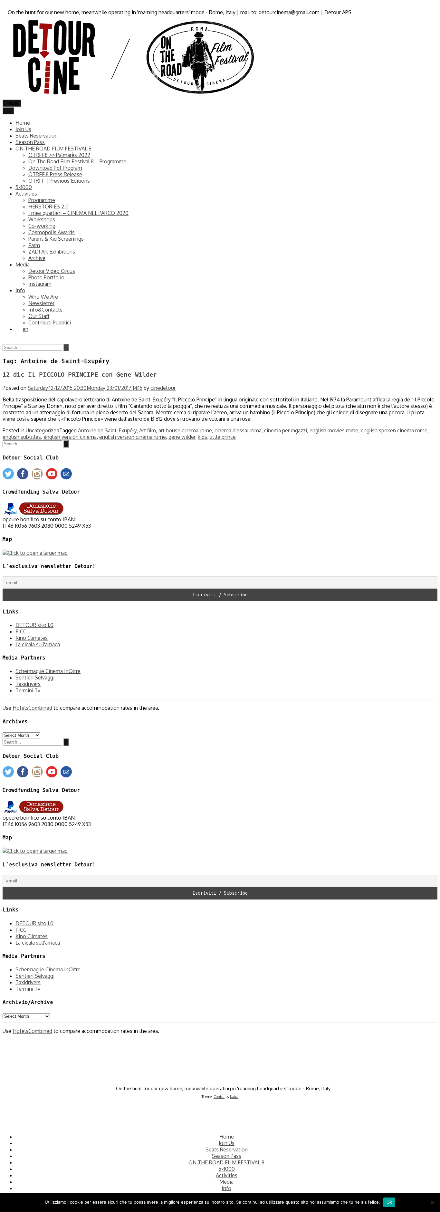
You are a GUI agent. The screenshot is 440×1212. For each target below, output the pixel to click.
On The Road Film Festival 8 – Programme (77, 161)
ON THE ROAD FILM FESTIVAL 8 (53, 148)
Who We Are (43, 296)
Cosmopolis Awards (51, 232)
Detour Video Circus (51, 271)
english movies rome (334, 430)
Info (20, 290)
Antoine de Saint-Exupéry (107, 430)
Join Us (23, 129)
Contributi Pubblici (49, 322)
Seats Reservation (36, 135)
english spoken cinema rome (394, 430)
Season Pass (30, 142)
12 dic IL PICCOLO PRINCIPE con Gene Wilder (80, 375)
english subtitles (22, 437)
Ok (389, 1202)
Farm (34, 245)
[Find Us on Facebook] (4, 6)
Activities (26, 193)
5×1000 (23, 187)
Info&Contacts (45, 309)
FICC (20, 631)
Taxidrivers (28, 684)
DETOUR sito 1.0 (34, 625)
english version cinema (70, 437)
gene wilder (181, 437)
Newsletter (41, 303)
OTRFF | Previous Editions (59, 181)
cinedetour (163, 388)
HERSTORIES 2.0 (48, 206)
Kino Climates (31, 638)
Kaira (234, 1096)
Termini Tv (27, 690)
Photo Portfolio (46, 277)
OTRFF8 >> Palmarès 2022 (59, 155)
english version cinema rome (132, 437)
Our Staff (38, 316)
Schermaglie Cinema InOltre (48, 671)
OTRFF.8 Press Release (55, 174)
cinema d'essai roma (238, 430)
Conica (219, 1096)
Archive (36, 258)
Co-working (41, 226)
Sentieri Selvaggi (34, 677)
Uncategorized (42, 430)
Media (22, 264)
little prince (223, 437)
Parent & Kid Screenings (56, 239)
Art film (147, 430)
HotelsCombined (32, 708)
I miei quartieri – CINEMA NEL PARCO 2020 (78, 213)
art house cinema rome (185, 430)
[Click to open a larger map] (35, 553)
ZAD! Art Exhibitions (51, 251)
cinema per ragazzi (285, 430)
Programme (41, 200)
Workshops (41, 219)
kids (202, 437)
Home (22, 123)
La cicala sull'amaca (37, 644)
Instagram (40, 284)
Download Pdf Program (55, 168)
